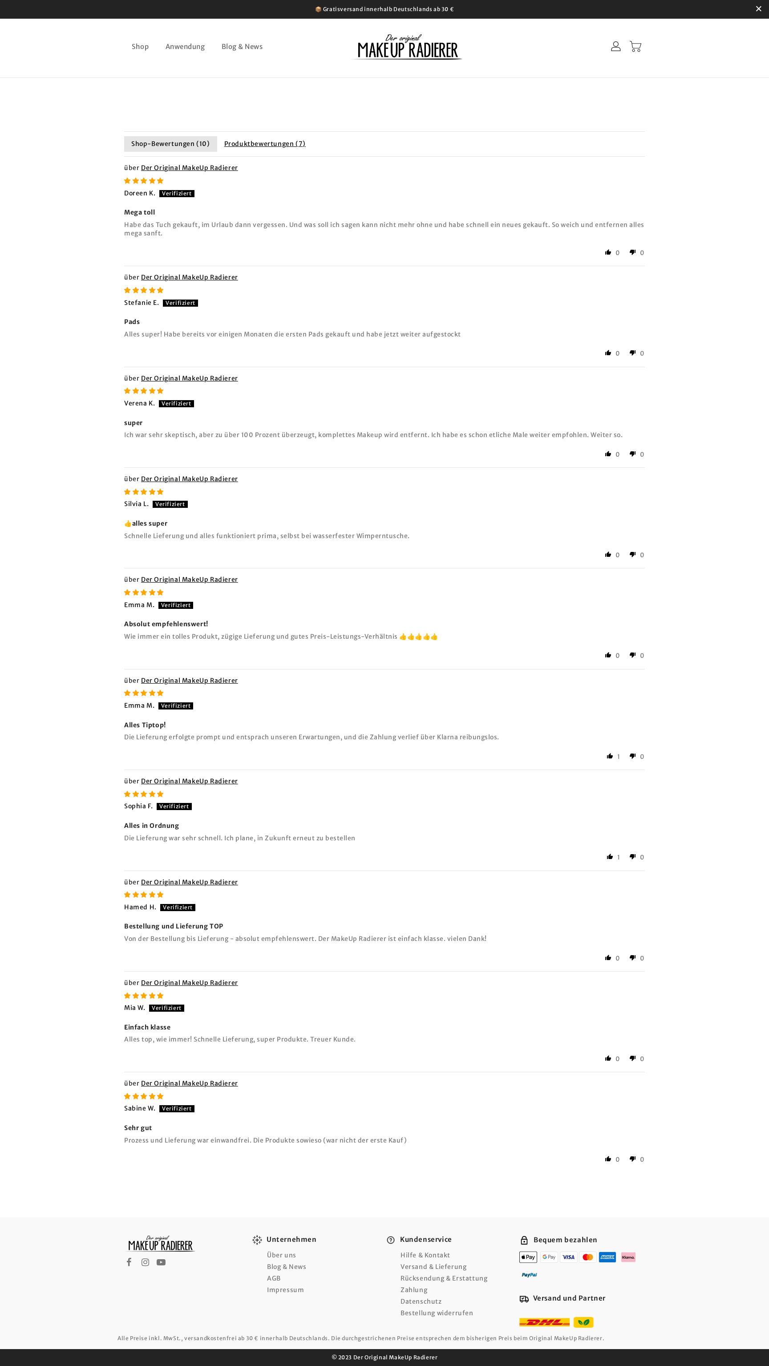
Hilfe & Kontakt (425, 1255)
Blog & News (287, 1267)
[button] (608, 252)
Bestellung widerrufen (437, 1313)
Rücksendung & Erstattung (444, 1278)
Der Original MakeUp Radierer (189, 168)
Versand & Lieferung (433, 1267)
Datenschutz (421, 1301)
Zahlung (414, 1290)
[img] (144, 181)
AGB (274, 1278)
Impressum (285, 1290)
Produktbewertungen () (265, 144)
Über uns (281, 1255)
